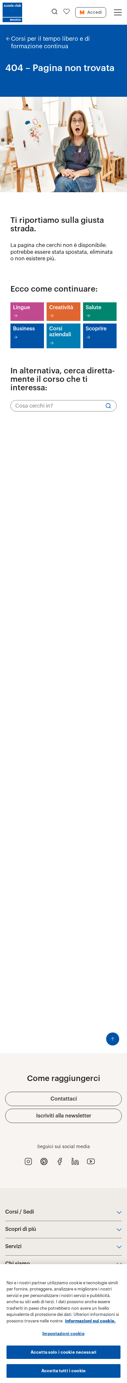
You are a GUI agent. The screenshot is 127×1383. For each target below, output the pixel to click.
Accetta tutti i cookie (63, 1371)
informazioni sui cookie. (90, 1321)
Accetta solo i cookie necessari (63, 1352)
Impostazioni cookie (63, 1334)
